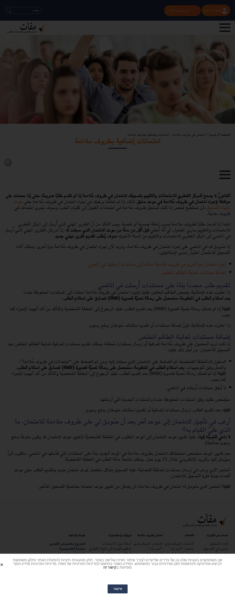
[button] (7, 561)
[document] (117, 299)
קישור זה (109, 567)
